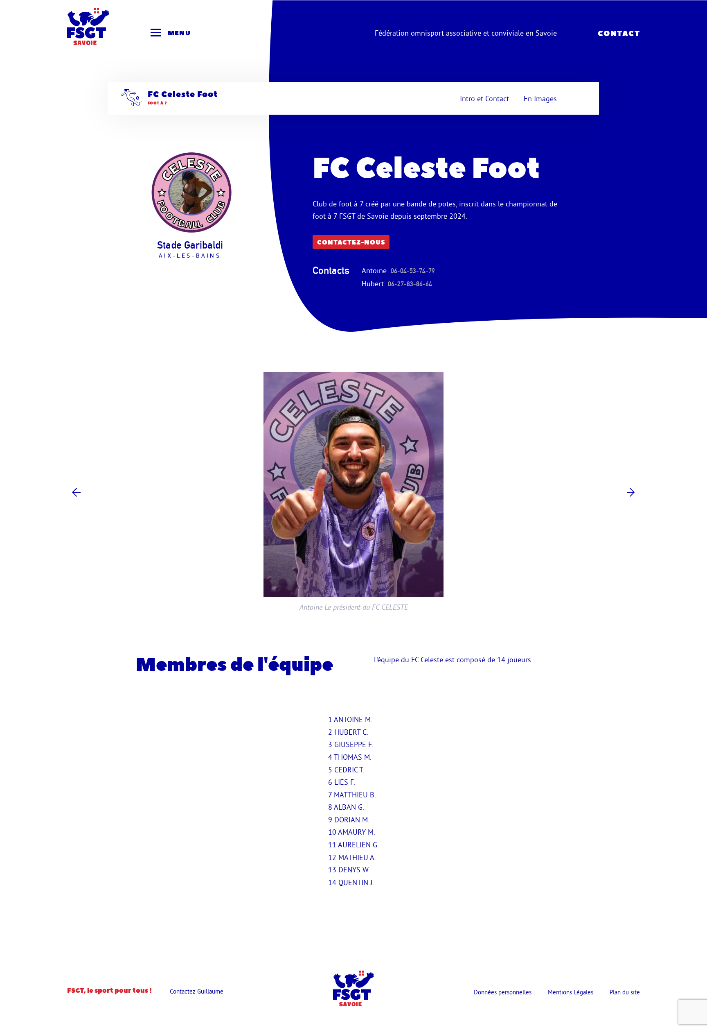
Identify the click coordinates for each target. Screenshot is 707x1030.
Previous (76, 492)
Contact (619, 34)
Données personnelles (502, 992)
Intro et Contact (484, 98)
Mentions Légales (570, 992)
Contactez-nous (351, 242)
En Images (540, 98)
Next (630, 492)
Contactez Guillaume (196, 991)
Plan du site (625, 992)
